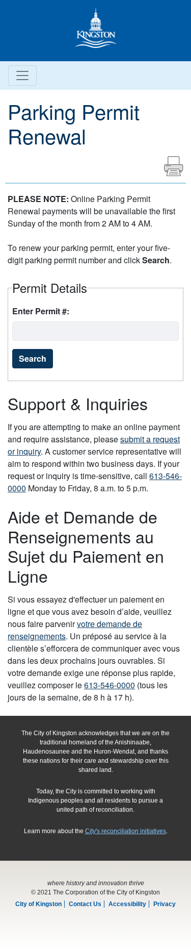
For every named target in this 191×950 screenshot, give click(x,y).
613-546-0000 (109, 685)
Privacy (164, 904)
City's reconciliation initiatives (125, 831)
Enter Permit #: (40, 311)
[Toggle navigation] (22, 75)
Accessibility (127, 904)
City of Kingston (38, 904)
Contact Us (85, 904)
